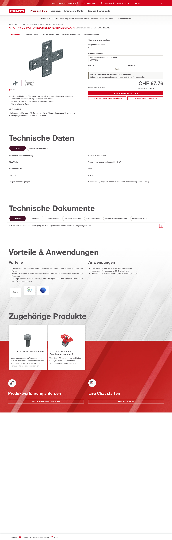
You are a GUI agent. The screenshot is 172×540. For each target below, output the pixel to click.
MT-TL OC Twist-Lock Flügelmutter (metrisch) (61, 352)
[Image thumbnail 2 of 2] (29, 83)
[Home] (17, 11)
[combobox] (148, 3)
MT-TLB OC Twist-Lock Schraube (27, 351)
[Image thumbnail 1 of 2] (15, 83)
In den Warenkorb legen (127, 93)
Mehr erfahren (15, 109)
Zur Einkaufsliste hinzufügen (108, 98)
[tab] (15, 34)
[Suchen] (162, 3)
